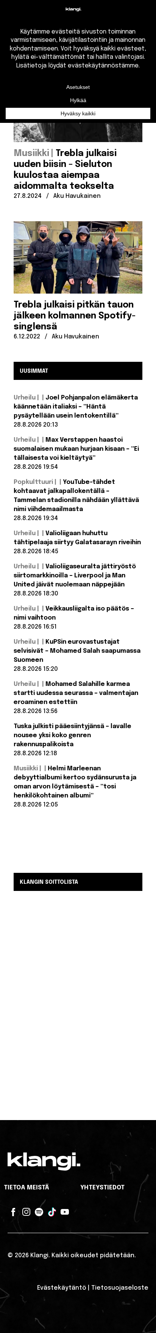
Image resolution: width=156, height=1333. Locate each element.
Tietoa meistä (26, 1188)
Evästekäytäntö (61, 1288)
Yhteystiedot (102, 1188)
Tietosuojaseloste (119, 1288)
